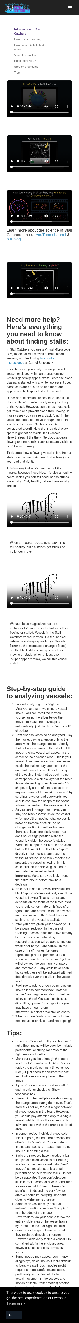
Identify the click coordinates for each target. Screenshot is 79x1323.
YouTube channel (51, 235)
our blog (14, 239)
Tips (17, 72)
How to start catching (27, 39)
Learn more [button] (16, 1304)
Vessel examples (25, 55)
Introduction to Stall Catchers (27, 31)
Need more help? (25, 60)
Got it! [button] (14, 1315)
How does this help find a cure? (30, 47)
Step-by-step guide (26, 66)
